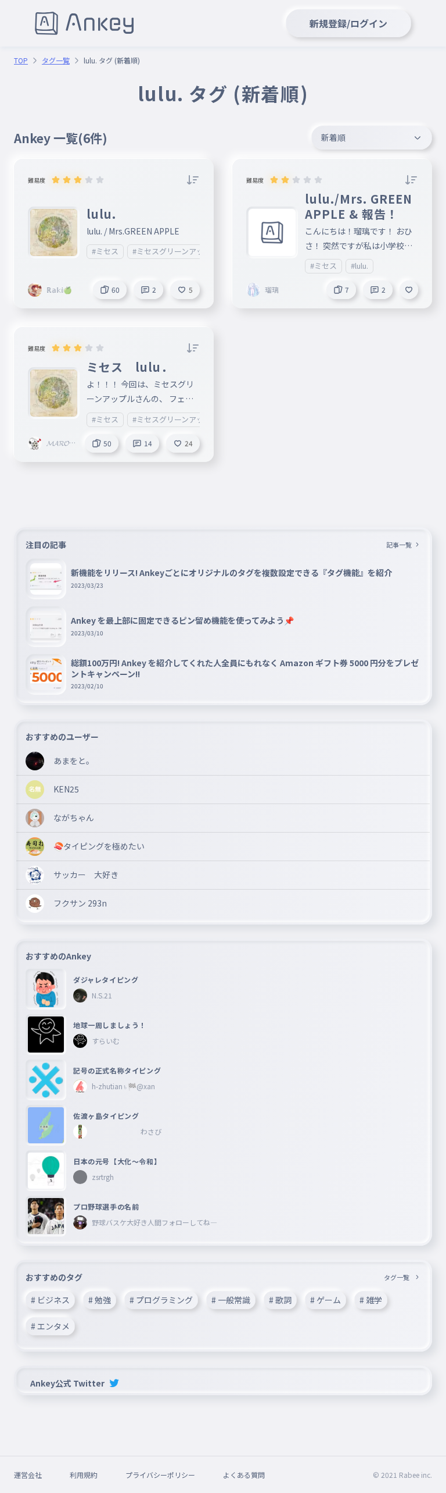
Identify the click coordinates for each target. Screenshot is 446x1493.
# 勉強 (99, 1300)
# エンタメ (50, 1326)
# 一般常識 (230, 1300)
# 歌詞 (280, 1300)
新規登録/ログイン (348, 23)
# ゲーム (325, 1300)
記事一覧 (399, 544)
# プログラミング (161, 1300)
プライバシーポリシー (160, 1475)
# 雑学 (370, 1300)
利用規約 (84, 1475)
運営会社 (28, 1475)
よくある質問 (244, 1475)
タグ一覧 (56, 60)
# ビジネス (50, 1300)
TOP (21, 60)
